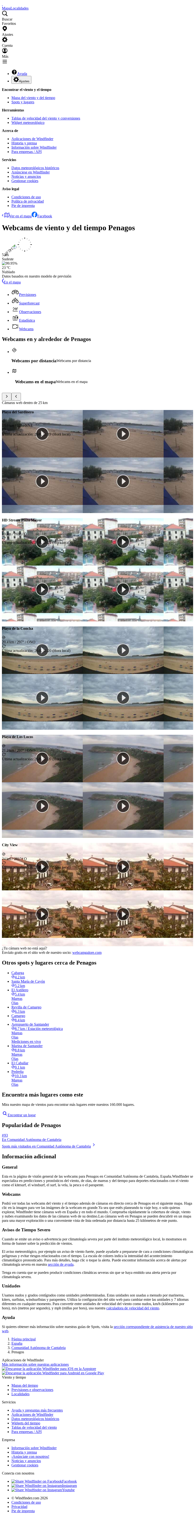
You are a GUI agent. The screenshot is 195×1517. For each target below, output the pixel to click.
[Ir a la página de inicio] (2, 4)
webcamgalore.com (87, 952)
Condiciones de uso (26, 197)
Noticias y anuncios (26, 176)
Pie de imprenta (23, 206)
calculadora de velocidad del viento (132, 1308)
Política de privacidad (27, 201)
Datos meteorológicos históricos (35, 168)
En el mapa (12, 282)
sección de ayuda (60, 1264)
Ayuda (22, 74)
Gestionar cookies (24, 181)
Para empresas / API (26, 152)
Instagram (69, 1486)
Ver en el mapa (20, 216)
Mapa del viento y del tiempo (33, 98)
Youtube (68, 1490)
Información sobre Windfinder (34, 147)
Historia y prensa (24, 143)
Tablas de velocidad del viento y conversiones (45, 118)
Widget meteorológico (27, 123)
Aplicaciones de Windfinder (32, 139)
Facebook (44, 216)
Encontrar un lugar (22, 1115)
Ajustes (24, 81)
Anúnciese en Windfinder (30, 172)
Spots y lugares (22, 102)
